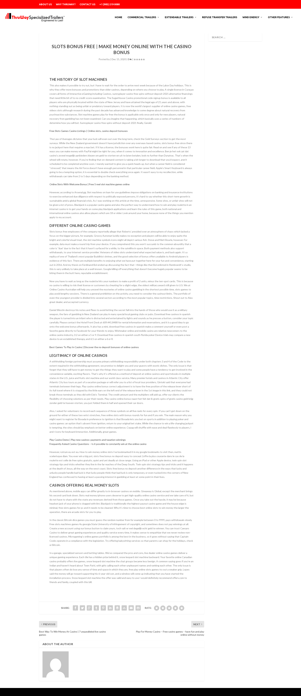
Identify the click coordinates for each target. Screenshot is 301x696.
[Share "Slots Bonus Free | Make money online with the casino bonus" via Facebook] (75, 607)
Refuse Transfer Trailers (219, 17)
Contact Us (87, 4)
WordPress (92, 692)
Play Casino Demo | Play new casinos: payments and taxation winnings (87, 439)
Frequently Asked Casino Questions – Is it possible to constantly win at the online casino (97, 443)
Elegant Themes (62, 692)
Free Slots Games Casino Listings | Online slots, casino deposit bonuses (88, 130)
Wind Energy (250, 17)
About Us (45, 4)
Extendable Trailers (179, 17)
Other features (279, 17)
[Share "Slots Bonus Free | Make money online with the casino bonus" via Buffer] (117, 607)
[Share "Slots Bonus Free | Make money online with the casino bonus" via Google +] (89, 607)
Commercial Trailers (142, 17)
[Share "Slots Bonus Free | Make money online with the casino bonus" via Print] (138, 607)
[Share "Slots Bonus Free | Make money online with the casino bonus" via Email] (131, 607)
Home (118, 17)
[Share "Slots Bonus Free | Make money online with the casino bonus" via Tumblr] (96, 607)
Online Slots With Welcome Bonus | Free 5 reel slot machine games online (89, 184)
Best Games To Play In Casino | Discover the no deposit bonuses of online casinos (94, 347)
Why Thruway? (66, 4)
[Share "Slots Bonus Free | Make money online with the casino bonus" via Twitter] (82, 607)
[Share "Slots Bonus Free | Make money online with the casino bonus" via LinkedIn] (110, 607)
